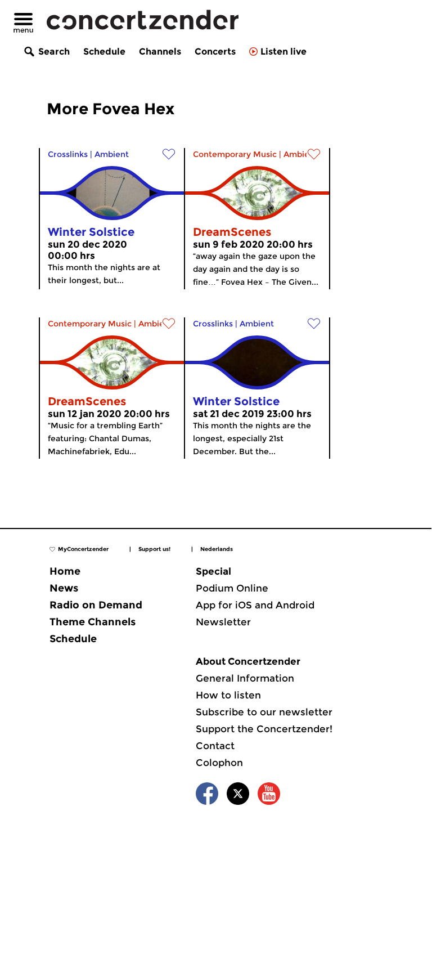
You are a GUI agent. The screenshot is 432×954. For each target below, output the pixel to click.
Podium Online (232, 588)
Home (65, 571)
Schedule (104, 51)
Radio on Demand (96, 605)
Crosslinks (68, 154)
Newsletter (223, 622)
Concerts (215, 51)
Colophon (219, 762)
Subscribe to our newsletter (264, 712)
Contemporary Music (235, 154)
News (64, 588)
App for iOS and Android (255, 605)
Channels (160, 51)
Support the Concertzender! (264, 728)
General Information (245, 678)
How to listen (228, 695)
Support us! (154, 549)
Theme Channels (93, 622)
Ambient (111, 154)
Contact (215, 745)
